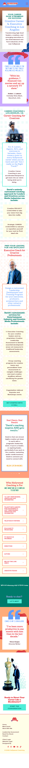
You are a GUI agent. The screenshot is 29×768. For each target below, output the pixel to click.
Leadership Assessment (10, 732)
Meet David (6, 726)
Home (4, 724)
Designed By (6, 743)
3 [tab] (16, 473)
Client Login (6, 739)
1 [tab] (11, 473)
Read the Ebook (7, 734)
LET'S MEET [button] (14, 601)
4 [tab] (19, 473)
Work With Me (7, 728)
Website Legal (7, 741)
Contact (5, 736)
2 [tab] (14, 473)
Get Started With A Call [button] (14, 404)
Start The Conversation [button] (14, 707)
